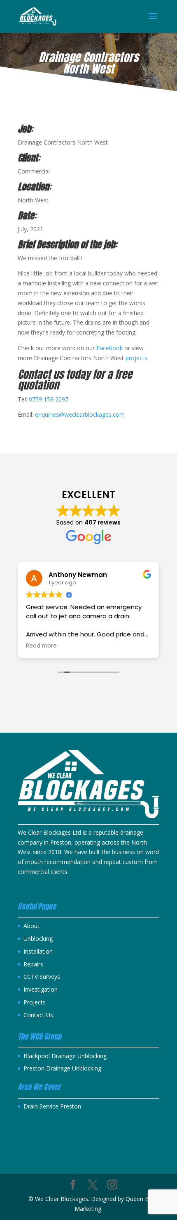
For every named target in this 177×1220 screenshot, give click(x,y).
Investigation (40, 989)
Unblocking (38, 938)
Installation (38, 951)
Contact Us (38, 1015)
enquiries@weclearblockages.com (80, 414)
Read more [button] (41, 646)
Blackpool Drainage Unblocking (65, 1056)
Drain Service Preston (52, 1106)
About (31, 926)
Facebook (110, 348)
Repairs (33, 964)
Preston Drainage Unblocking (62, 1068)
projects (136, 358)
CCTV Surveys (41, 976)
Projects (34, 1002)
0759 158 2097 (48, 399)
